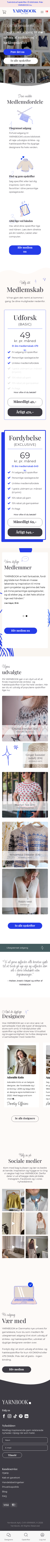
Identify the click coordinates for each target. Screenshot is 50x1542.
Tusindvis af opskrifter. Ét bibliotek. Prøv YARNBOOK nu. (25, 3)
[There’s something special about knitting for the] (13, 1223)
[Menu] (42, 12)
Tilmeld (12, 1455)
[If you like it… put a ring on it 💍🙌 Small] (37, 1200)
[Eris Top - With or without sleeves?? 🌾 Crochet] (37, 1223)
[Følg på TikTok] (15, 1416)
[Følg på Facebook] (4, 1416)
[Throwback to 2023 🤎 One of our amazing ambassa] (13, 1247)
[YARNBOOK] (24, 12)
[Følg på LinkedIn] (26, 1416)
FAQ (4, 1496)
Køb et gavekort (11, 1477)
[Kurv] (4, 12)
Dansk (47, 12)
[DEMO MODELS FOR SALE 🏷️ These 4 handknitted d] (13, 1200)
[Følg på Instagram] (9, 1416)
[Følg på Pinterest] (21, 1416)
